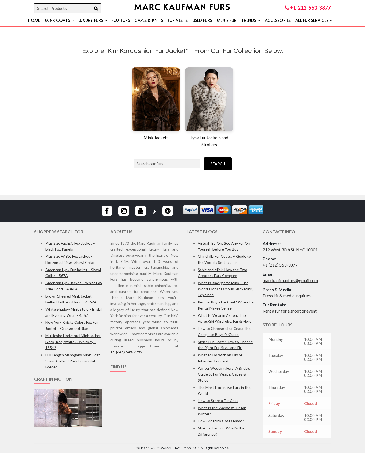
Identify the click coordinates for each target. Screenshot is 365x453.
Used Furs (202, 20)
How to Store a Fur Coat (218, 400)
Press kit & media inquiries (287, 295)
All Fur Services (311, 20)
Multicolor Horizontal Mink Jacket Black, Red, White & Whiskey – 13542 (73, 341)
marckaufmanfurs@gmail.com (290, 280)
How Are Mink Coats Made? (221, 421)
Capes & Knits (149, 20)
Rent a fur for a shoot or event (290, 310)
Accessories (278, 20)
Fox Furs (121, 20)
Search (217, 163)
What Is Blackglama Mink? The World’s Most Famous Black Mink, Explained (225, 288)
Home (34, 20)
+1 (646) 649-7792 (126, 352)
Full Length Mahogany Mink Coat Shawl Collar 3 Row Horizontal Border (72, 361)
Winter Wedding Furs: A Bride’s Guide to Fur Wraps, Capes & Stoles (224, 374)
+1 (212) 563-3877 (280, 264)
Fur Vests (178, 20)
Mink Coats (57, 20)
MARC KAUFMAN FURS (182, 6)
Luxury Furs (90, 20)
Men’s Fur (226, 20)
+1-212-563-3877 (310, 8)
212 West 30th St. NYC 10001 (290, 249)
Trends (248, 20)
